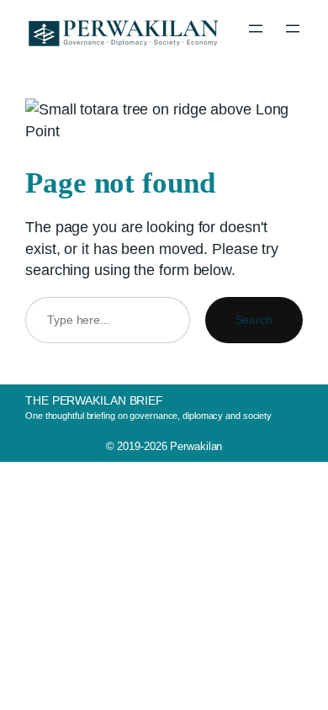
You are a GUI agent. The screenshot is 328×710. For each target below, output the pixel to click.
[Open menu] (256, 29)
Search (253, 319)
